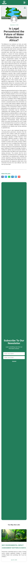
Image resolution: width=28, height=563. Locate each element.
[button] (24, 2)
